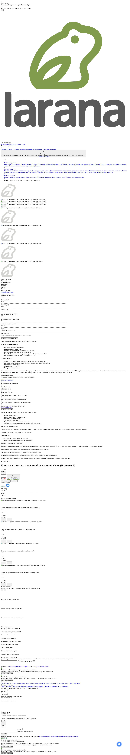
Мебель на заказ (38, 149)
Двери (115, 164)
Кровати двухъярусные (44, 177)
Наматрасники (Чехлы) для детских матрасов (18, 171)
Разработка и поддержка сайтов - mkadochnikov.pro (14, 715)
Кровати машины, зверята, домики (14, 177)
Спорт (23, 164)
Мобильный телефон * (24, 731)
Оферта (66, 683)
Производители (20, 683)
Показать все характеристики (9, 338)
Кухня (45, 164)
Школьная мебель (14, 166)
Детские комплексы (56, 171)
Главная (3, 683)
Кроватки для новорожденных (75, 177)
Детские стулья (83, 171)
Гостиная (40, 164)
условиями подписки (42, 666)
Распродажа (7, 164)
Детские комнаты (63, 172)
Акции (3, 144)
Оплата (23, 144)
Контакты (53, 149)
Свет (35, 164)
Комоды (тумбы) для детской (40, 171)
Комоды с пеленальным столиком (48, 172)
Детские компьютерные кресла (19, 172)
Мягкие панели (108, 172)
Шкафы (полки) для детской (70, 171)
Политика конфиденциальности (35, 683)
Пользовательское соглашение (54, 683)
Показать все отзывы (7, 409)
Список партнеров (74, 683)
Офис (19, 164)
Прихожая (28, 164)
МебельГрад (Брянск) (7, 292)
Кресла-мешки (33, 172)
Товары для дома (57, 164)
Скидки (7, 144)
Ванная (49, 164)
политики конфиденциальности (68, 736)
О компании (46, 149)
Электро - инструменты (82, 164)
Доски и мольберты (97, 172)
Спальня (14, 164)
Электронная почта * (26, 661)
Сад (33, 164)
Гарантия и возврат (7, 149)
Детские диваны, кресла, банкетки (99, 171)
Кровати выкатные (31, 177)
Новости (8, 683)
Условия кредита (18, 149)
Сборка (18, 144)
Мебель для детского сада (27, 166)
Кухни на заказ (28, 149)
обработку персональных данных (19, 666)
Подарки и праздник (106, 164)
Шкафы (65, 164)
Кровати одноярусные (58, 177)
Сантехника (71, 164)
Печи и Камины (95, 164)
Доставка (13, 144)
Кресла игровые (74, 172)
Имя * (19, 729)
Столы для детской (85, 172)
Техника (38, 166)
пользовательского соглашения (48, 736)
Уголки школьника (115, 171)
